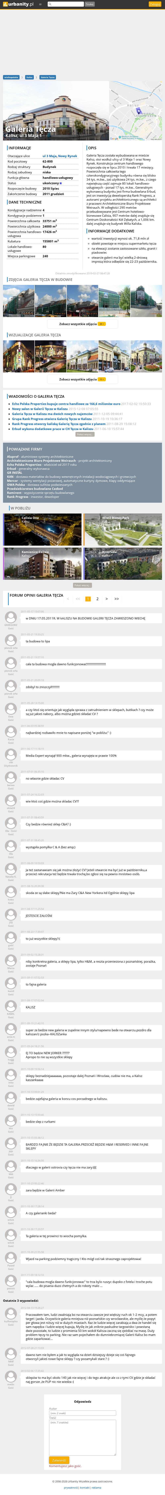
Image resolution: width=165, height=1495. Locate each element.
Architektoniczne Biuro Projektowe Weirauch (41, 461)
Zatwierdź (59, 1460)
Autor (53, 1409)
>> (116, 599)
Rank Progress (17, 497)
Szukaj (89, 4)
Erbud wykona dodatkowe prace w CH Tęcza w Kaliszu (52, 429)
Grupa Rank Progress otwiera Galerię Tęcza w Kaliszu (52, 419)
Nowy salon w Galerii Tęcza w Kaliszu (40, 409)
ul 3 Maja (50, 156)
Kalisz (29, 77)
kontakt (85, 1487)
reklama (96, 1487)
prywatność (71, 1487)
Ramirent (14, 493)
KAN (10, 477)
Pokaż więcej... (85, 434)
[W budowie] (18, 301)
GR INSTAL (14, 473)
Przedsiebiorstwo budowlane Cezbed (35, 489)
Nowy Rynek (67, 156)
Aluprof (13, 457)
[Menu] (40, 4)
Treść (52, 1418)
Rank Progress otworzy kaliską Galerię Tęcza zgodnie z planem (59, 424)
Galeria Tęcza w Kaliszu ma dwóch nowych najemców (52, 414)
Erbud (11, 469)
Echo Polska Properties (24, 465)
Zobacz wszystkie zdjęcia (81, 324)
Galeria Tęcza (48, 77)
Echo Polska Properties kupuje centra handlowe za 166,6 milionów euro (66, 404)
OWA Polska (16, 485)
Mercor (12, 481)
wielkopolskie (11, 77)
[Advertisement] (82, 42)
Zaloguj (155, 4)
